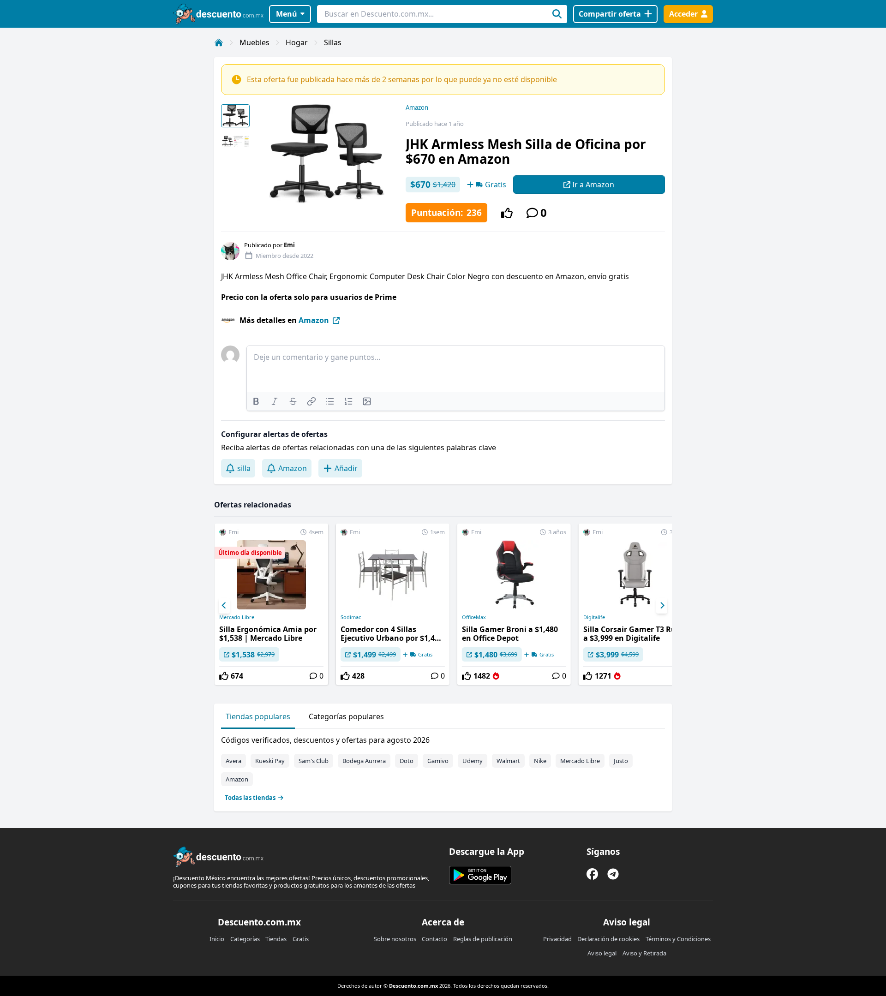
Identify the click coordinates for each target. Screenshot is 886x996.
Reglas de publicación (482, 939)
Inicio (217, 939)
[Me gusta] (507, 213)
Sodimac (351, 617)
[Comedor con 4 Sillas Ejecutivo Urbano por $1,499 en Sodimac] (392, 604)
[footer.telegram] (613, 874)
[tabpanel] (443, 767)
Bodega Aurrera (364, 761)
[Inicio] (218, 42)
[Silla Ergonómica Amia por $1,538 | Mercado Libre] (271, 604)
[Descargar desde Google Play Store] (480, 875)
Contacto (434, 939)
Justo (621, 761)
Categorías (245, 939)
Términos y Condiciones (678, 939)
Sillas (332, 42)
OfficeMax (474, 617)
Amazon (417, 107)
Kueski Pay (270, 761)
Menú (286, 14)
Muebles (254, 42)
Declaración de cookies (608, 939)
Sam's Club (314, 761)
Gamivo (438, 761)
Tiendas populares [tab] (258, 716)
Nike (540, 761)
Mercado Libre (236, 617)
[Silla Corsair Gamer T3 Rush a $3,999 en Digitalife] (635, 604)
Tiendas (276, 939)
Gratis (301, 939)
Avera (233, 761)
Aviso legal (602, 953)
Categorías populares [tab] (346, 716)
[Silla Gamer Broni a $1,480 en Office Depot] (514, 604)
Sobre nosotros (395, 939)
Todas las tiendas (250, 797)
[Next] (661, 606)
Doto (406, 761)
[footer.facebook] (592, 874)
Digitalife (594, 617)
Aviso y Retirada (644, 953)
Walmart (508, 761)
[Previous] (224, 606)
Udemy (472, 761)
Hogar (297, 42)
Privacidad (557, 939)
